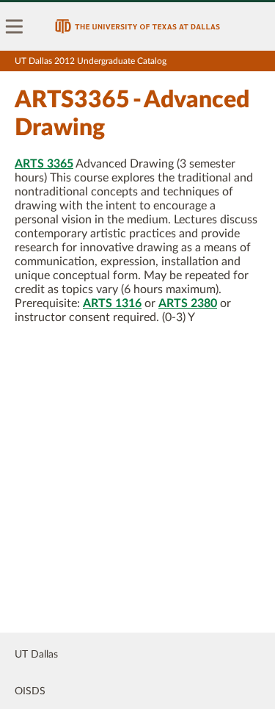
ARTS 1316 (112, 303)
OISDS (30, 691)
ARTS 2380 (187, 303)
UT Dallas (36, 654)
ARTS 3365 (44, 164)
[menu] (14, 26)
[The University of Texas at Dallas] (137, 26)
